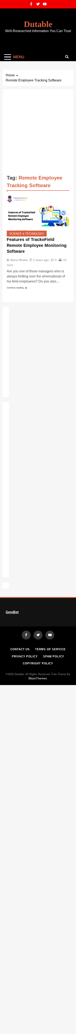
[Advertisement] (38, 134)
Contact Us (20, 649)
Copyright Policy (38, 663)
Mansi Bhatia (19, 260)
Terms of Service (50, 649)
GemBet (12, 612)
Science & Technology (26, 233)
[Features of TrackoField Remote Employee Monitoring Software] (38, 216)
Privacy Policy (25, 656)
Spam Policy (53, 656)
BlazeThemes (37, 678)
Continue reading (15, 288)
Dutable (38, 24)
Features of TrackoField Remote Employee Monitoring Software (36, 245)
